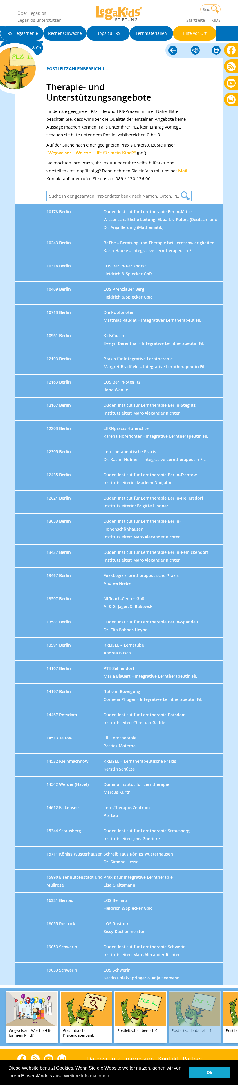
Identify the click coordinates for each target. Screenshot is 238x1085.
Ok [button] (209, 1072)
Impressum (139, 1058)
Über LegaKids (31, 13)
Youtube (231, 82)
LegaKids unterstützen (39, 20)
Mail (182, 171)
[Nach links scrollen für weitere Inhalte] (6, 1017)
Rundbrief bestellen (231, 100)
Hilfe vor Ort (172, 51)
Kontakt (168, 1058)
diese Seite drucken (216, 51)
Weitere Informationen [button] (86, 1075)
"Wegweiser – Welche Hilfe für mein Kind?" (91, 153)
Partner (193, 1058)
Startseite (195, 20)
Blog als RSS (231, 67)
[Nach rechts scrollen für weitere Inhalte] (232, 1017)
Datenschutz (103, 1058)
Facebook (231, 49)
